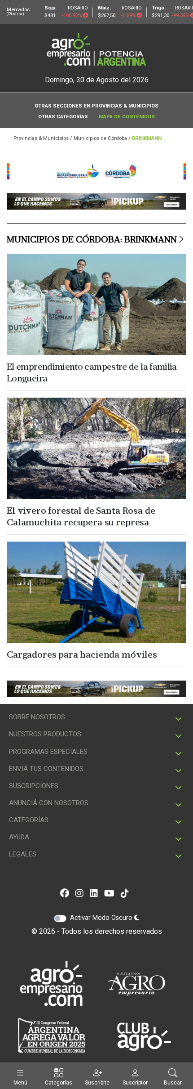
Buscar (173, 1082)
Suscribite (97, 1082)
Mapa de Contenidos (127, 117)
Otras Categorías (63, 117)
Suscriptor (135, 1082)
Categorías (58, 1082)
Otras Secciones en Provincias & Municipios (96, 106)
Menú (20, 1082)
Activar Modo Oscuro (102, 918)
